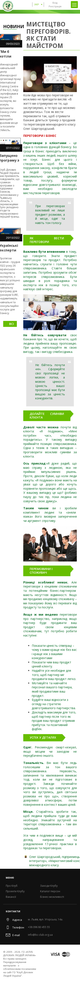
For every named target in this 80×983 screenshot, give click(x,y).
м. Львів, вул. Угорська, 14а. (45, 919)
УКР (36, 4)
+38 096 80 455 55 (39, 927)
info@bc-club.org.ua (40, 935)
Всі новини (13, 324)
